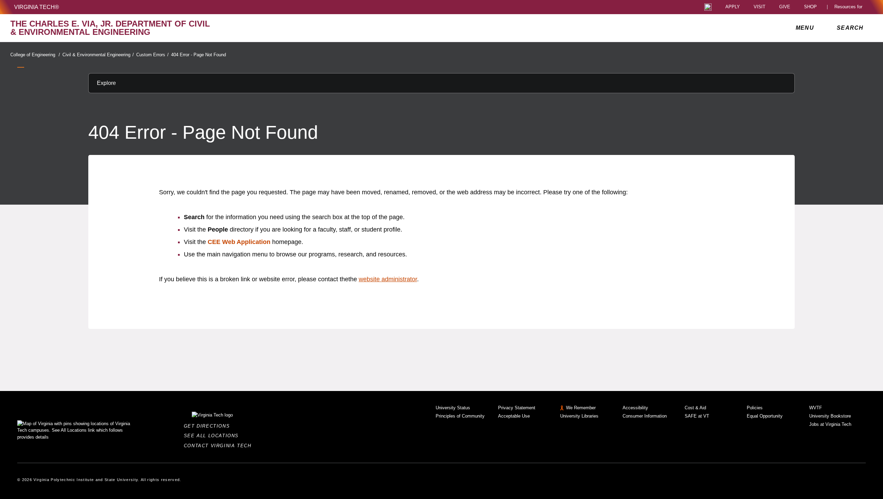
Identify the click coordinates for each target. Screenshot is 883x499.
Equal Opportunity (765, 416)
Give (784, 7)
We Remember (581, 407)
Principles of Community (460, 416)
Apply (732, 7)
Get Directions (209, 426)
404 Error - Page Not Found (198, 54)
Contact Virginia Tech (219, 445)
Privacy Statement (516, 407)
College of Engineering (35, 54)
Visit (759, 7)
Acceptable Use (514, 416)
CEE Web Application (239, 241)
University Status (453, 407)
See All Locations (213, 435)
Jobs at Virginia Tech (830, 424)
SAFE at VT (697, 416)
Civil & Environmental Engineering (98, 54)
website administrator (388, 279)
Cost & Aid (695, 407)
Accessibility (635, 407)
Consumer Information (645, 416)
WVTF (815, 407)
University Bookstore (830, 416)
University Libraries (579, 416)
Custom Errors (152, 54)
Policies (755, 407)
